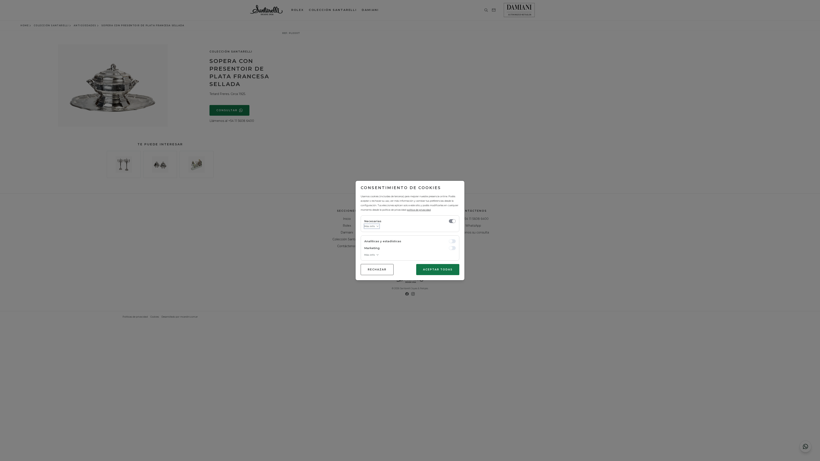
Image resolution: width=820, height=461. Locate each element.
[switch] (452, 221)
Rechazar (377, 269)
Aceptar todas (437, 269)
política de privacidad (419, 209)
